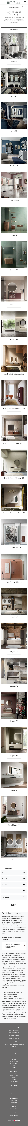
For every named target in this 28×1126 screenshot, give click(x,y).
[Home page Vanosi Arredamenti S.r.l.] (14, 2)
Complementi (14, 1102)
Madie (14, 1077)
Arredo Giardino (14, 1115)
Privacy (6, 1044)
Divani (14, 1079)
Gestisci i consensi (19, 1044)
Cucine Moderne (14, 1061)
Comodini (14, 1090)
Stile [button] (3, 891)
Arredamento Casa (12, 6)
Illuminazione (14, 1100)
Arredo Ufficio (14, 1108)
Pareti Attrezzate (14, 1075)
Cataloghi (14, 1053)
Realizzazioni (14, 1049)
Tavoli (14, 1065)
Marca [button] (4, 872)
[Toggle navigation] (25, 2)
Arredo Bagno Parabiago (14, 7)
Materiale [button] (4, 885)
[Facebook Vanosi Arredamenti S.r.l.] (12, 1041)
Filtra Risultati (13, 29)
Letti (14, 1088)
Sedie (14, 1067)
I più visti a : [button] (5, 897)
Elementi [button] (4, 878)
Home (4, 6)
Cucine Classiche (14, 1063)
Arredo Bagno (21, 6)
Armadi (14, 1092)
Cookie (10, 1044)
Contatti (14, 1055)
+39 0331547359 (15, 1035)
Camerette (14, 1094)
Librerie (14, 1073)
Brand (14, 1051)
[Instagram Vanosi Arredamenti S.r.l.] (15, 1041)
